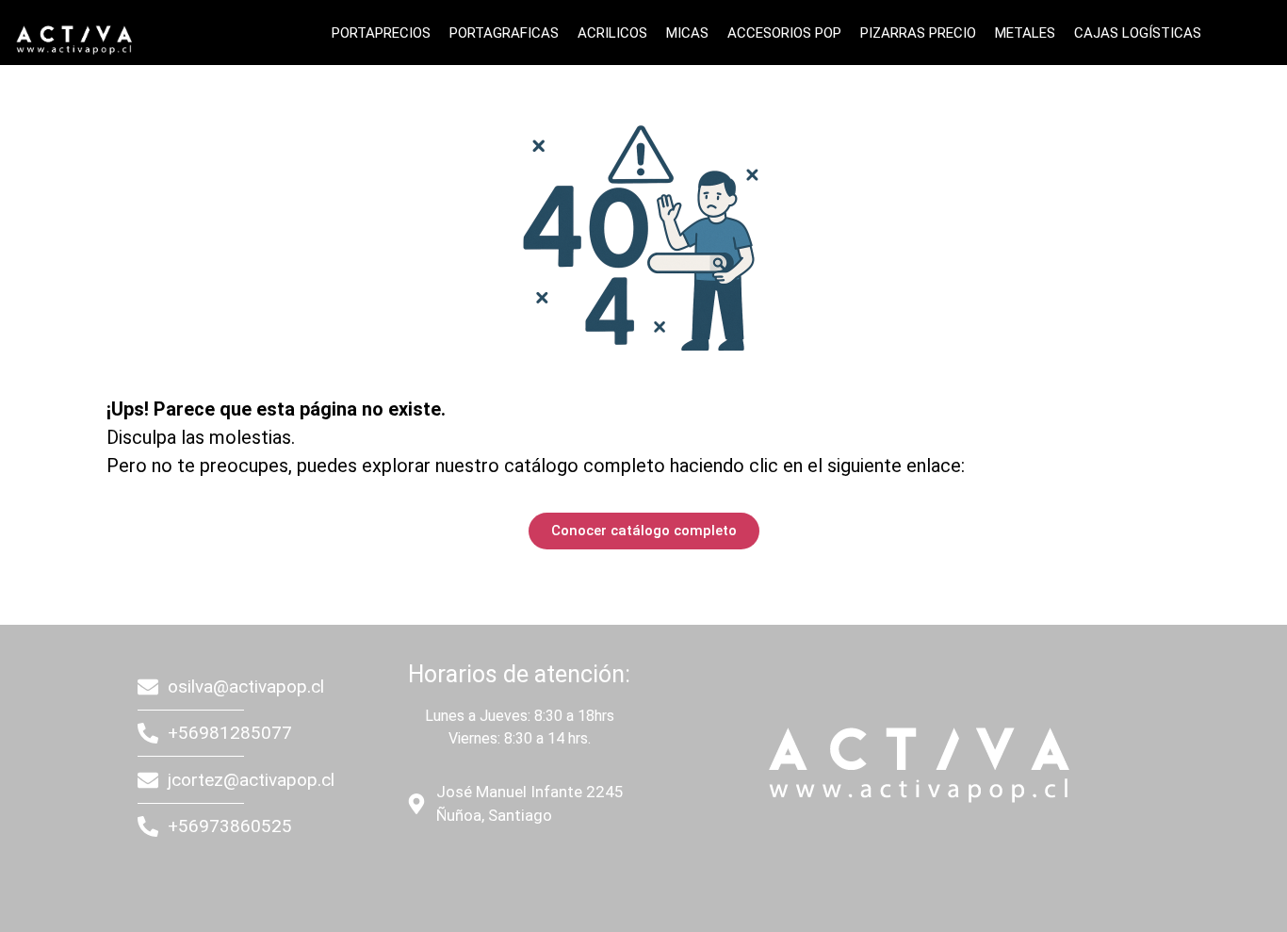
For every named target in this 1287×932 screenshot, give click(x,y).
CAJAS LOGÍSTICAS (1137, 33)
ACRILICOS (612, 33)
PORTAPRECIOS (381, 33)
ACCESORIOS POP (784, 33)
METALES (1025, 33)
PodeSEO (517, 869)
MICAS (687, 33)
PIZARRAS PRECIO (918, 33)
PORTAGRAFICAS (504, 33)
